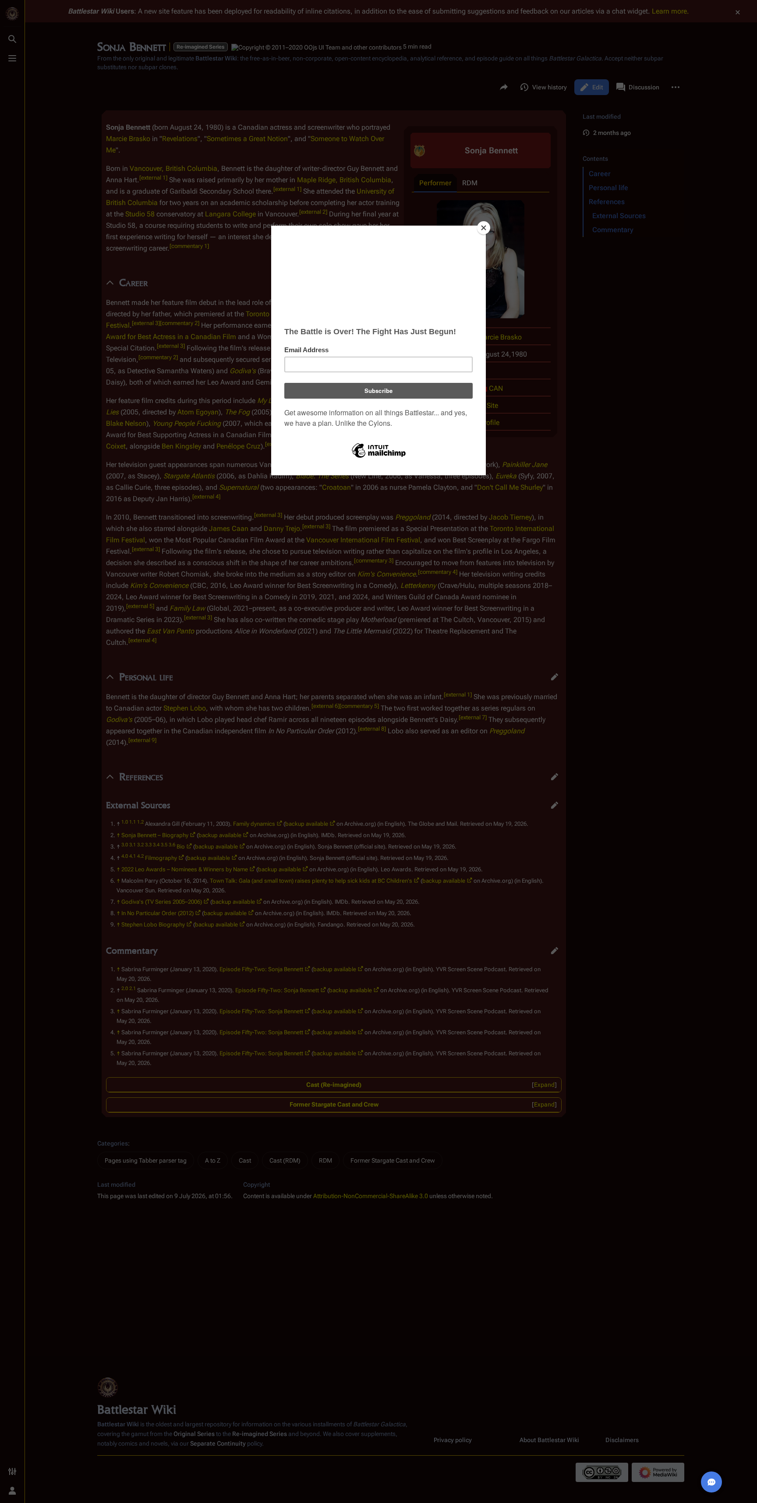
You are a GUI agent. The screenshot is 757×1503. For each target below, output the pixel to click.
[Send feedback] (711, 1481)
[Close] (483, 227)
